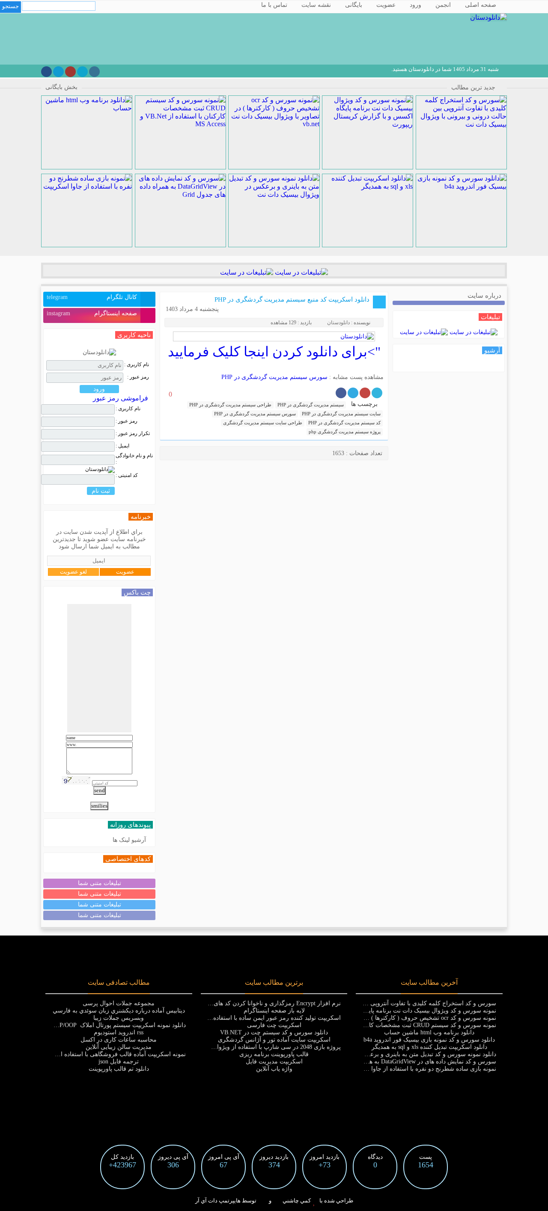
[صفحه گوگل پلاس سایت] (70, 71)
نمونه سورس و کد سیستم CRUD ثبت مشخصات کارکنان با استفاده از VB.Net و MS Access (383, 1025)
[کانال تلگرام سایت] (58, 71)
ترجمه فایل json (118, 1061)
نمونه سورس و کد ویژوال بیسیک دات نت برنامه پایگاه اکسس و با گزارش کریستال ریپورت (382, 1010)
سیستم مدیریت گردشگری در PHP (310, 404)
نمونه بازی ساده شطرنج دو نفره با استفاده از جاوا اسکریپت (421, 1069)
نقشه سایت (316, 5)
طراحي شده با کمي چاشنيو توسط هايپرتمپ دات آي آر (274, 1200)
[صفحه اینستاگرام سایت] (94, 71)
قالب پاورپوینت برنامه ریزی (274, 1054)
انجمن (443, 5)
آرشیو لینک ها (129, 840)
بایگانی (353, 5)
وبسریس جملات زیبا (118, 1018)
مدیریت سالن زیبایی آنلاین (119, 1047)
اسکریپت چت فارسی (274, 1025)
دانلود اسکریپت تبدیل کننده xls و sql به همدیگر (429, 1047)
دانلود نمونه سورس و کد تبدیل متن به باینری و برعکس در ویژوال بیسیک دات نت (395, 1054)
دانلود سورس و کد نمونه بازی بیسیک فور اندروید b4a (429, 1039)
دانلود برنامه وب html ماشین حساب (429, 1032)
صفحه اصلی (480, 5)
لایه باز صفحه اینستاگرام (274, 1010)
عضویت (386, 5)
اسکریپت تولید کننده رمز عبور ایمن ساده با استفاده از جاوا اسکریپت (255, 1018)
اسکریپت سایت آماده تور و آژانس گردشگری (274, 1039)
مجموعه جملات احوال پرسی (119, 1003)
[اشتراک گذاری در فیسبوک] (341, 393)
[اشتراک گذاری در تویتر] (377, 393)
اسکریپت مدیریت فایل (274, 1061)
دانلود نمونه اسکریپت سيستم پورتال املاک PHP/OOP (119, 1025)
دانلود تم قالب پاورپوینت (119, 1069)
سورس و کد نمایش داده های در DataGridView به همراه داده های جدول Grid (401, 1061)
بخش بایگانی (61, 87)
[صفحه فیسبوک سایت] (46, 71)
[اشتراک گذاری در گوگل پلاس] (365, 393)
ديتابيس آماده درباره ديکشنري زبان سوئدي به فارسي (119, 1010)
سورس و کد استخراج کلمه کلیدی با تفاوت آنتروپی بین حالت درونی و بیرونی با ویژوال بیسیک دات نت (369, 1003)
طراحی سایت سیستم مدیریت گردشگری (262, 422)
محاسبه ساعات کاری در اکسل (118, 1039)
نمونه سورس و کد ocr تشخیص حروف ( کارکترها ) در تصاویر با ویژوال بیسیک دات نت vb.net (381, 1018)
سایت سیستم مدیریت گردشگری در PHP (341, 413)
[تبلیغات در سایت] (300, 272)
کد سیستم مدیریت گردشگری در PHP (344, 422)
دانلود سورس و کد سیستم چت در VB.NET (274, 1032)
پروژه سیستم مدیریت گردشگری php (345, 431)
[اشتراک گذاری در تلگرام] (353, 393)
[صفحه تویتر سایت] (82, 71)
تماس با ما (274, 5)
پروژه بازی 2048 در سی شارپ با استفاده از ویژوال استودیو (266, 1047)
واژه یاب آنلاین (274, 1069)
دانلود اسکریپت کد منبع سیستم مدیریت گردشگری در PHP (291, 299)
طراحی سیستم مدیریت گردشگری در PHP (230, 404)
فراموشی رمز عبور (120, 398)
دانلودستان (338, 323)
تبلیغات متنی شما (99, 883)
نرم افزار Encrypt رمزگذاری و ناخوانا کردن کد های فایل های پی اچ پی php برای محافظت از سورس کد (212, 1003)
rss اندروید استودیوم (118, 1032)
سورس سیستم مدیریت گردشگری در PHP (274, 377)
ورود (415, 5)
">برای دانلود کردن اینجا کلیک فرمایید (274, 351)
